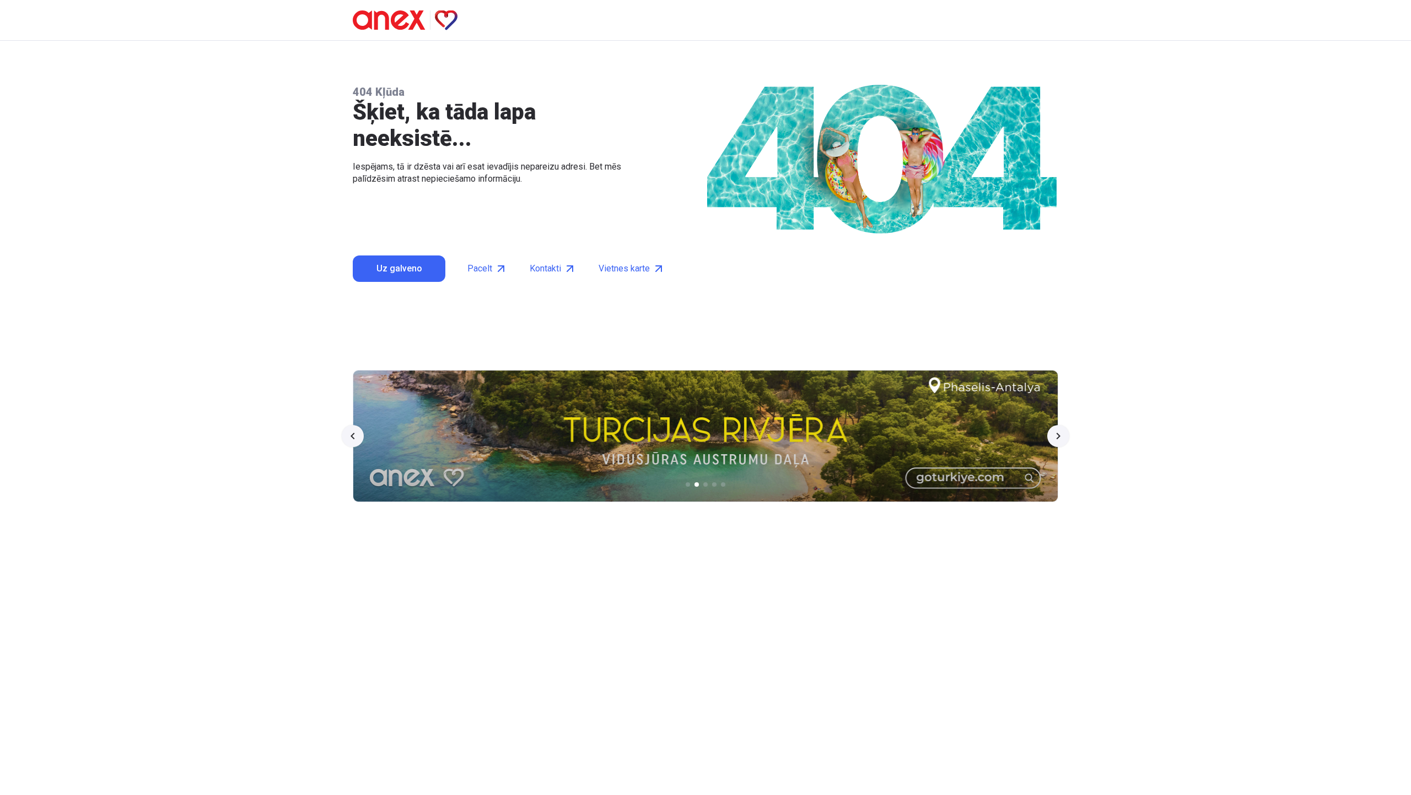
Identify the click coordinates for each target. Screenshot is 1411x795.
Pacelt (479, 268)
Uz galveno (399, 268)
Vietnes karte (624, 268)
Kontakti (545, 268)
